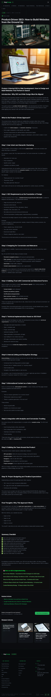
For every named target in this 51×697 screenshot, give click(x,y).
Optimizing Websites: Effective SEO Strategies (15, 604)
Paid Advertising (40, 5)
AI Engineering (6, 5)
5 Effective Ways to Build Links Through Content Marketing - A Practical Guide (22, 582)
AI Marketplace (21, 5)
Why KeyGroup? (22, 664)
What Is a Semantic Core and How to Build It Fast (16, 599)
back (4, 8)
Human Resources (6, 680)
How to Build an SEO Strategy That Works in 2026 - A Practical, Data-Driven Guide (23, 576)
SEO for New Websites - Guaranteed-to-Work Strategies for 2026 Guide (21, 573)
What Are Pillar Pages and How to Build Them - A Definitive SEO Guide (21, 579)
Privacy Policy (37, 695)
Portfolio (20, 670)
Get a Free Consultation (42, 613)
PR (2, 676)
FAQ (19, 675)
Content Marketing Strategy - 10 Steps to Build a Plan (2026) (18, 585)
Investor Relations (5, 678)
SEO (2, 670)
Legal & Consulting (6, 685)
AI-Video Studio (5, 668)
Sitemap (42, 694)
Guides (20, 672)
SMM (3, 674)
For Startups (21, 666)
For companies (22, 668)
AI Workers (14, 5)
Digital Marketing (30, 5)
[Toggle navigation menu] (48, 2)
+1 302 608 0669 (41, 665)
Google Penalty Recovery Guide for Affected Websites (17, 601)
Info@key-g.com (40, 669)
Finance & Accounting (6, 683)
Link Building (4, 672)
